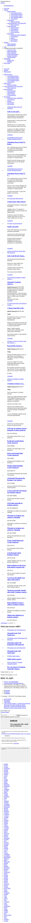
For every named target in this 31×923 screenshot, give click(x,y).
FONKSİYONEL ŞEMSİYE (18, 35)
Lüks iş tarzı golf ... (13, 111)
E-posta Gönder (5, 712)
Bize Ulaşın (7, 63)
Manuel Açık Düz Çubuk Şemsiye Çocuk (15, 708)
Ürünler (6, 10)
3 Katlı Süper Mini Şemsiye (16, 202)
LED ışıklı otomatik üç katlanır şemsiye (15, 504)
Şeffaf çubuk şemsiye (14, 659)
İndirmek (9, 61)
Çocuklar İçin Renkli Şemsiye (18, 706)
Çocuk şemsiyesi (15, 32)
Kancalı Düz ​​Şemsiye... (15, 346)
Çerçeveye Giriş (11, 50)
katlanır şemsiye (11, 11)
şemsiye (13, 38)
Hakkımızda (7, 58)
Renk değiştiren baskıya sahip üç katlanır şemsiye (15, 603)
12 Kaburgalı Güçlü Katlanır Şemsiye (14, 554)
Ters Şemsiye (14, 39)
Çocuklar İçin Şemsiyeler (23, 703)
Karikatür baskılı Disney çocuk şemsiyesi (15, 442)
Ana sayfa (6, 8)
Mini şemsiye (10, 20)
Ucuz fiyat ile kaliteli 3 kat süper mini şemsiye (16, 579)
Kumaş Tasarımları (12, 55)
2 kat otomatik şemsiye (16, 14)
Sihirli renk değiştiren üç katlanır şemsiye (15, 616)
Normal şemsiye (15, 27)
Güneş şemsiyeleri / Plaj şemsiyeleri (16, 23)
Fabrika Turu (10, 60)
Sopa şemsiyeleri (11, 26)
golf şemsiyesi (14, 36)
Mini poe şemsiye (15, 21)
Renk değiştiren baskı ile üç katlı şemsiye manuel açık (16, 566)
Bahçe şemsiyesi (15, 24)
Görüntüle (10, 134)
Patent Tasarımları (12, 51)
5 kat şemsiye (14, 18)
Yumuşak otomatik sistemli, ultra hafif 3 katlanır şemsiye (17, 591)
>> (8, 623)
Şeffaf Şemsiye (14, 30)
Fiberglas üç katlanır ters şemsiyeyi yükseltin (15, 516)
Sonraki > (5, 623)
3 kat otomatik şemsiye (16, 17)
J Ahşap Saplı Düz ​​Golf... (15, 308)
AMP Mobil (7, 702)
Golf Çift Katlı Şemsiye (10, 703)
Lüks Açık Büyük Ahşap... (16, 256)
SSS (5, 47)
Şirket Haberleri (11, 45)
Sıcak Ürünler (7, 699)
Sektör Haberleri (11, 44)
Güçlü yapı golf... (13, 226)
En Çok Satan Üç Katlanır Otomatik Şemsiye (16, 668)
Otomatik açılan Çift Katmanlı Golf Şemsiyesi (15, 643)
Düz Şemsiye (14, 41)
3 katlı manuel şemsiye (16, 16)
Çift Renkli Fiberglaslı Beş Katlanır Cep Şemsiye (16, 479)
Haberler (6, 42)
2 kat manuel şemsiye (16, 13)
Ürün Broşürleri (11, 57)
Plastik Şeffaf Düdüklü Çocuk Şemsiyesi (15, 466)
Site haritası (7, 700)
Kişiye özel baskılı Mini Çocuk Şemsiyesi (15, 454)
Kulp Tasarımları (11, 53)
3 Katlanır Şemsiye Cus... (15, 384)
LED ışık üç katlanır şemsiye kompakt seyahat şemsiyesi (17, 429)
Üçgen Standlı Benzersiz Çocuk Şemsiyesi (15, 541)
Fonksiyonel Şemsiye (12, 54)
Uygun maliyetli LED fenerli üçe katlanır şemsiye (16, 491)
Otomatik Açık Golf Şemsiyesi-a (14, 634)
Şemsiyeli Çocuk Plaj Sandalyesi (12, 705)
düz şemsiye (10, 33)
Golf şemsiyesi (14, 29)
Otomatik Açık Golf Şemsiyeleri (14, 652)
